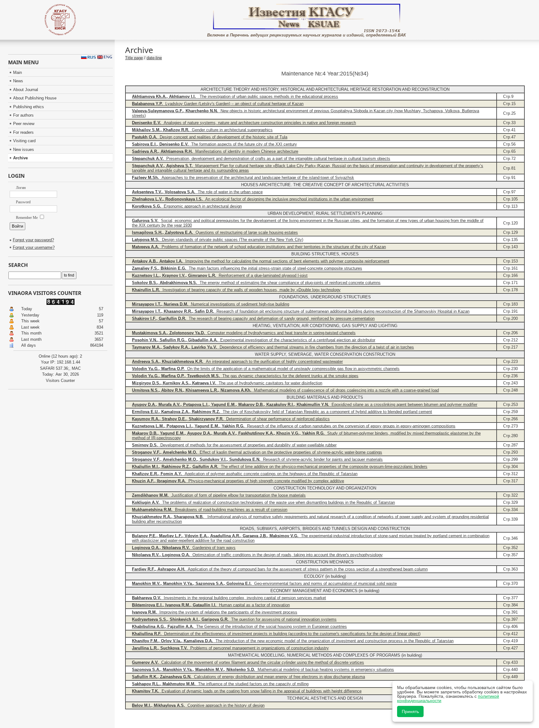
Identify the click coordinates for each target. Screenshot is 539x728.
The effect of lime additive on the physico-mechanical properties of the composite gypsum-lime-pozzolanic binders (279, 466)
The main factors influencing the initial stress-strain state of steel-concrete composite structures (247, 268)
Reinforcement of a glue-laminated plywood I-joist (220, 275)
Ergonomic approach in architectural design (187, 206)
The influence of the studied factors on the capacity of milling (220, 684)
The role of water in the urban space (197, 192)
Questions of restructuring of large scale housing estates (215, 232)
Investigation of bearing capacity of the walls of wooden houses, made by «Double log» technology (236, 289)
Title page (134, 57)
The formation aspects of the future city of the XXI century (214, 144)
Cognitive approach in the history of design (198, 705)
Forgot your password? (33, 240)
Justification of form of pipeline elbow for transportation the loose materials (219, 495)
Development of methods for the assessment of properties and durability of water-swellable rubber (234, 445)
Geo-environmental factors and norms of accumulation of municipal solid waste (264, 583)
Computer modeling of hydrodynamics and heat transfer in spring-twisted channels (244, 332)
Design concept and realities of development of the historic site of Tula (209, 137)
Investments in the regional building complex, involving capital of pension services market (229, 597)
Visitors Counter (60, 380)
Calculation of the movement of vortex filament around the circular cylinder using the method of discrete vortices (248, 662)
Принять (410, 711)
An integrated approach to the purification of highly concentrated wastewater (237, 361)
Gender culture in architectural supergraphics (202, 130)
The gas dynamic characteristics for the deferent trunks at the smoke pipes (245, 376)
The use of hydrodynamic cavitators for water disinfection (227, 383)
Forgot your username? (34, 247)
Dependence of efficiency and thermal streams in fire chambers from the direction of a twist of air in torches (273, 347)
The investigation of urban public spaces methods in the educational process (235, 96)
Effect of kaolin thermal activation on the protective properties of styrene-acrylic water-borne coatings (257, 452)
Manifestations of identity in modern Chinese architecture (215, 151)
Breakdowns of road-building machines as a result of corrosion (209, 509)
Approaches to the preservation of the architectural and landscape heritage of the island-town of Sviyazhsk (243, 177)
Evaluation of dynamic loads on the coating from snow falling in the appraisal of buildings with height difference (247, 691)
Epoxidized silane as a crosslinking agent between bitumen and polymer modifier (304, 404)
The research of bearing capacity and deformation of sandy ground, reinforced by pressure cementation (253, 318)
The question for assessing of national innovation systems (234, 619)
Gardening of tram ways (184, 547)
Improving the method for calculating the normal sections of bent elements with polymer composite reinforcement (260, 261)
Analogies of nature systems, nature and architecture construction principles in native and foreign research (244, 122)
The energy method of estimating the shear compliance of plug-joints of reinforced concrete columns (256, 282)
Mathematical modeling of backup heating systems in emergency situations (263, 669)
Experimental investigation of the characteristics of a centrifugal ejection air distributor (253, 340)
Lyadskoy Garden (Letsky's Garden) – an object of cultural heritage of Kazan (217, 103)
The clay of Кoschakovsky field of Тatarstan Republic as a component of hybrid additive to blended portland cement (282, 411)
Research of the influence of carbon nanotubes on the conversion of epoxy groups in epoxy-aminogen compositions (293, 426)
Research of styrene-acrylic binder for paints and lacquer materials (257, 459)
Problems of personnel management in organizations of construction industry (230, 648)
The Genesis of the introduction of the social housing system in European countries (239, 626)
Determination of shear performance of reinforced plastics (231, 419)
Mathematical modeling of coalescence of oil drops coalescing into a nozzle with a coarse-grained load (285, 390)
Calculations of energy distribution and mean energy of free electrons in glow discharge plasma (248, 676)
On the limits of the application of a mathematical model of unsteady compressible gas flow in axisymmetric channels (266, 368)
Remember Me (27, 217)
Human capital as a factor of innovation (211, 605)
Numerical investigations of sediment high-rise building (210, 304)
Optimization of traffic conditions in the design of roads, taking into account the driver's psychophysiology (257, 554)
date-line (154, 57)
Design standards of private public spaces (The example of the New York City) (217, 239)
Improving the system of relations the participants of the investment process (214, 612)
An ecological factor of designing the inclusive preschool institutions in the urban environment (253, 199)
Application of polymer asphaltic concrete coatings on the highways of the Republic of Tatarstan (244, 473)
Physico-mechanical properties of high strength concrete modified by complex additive (238, 481)
